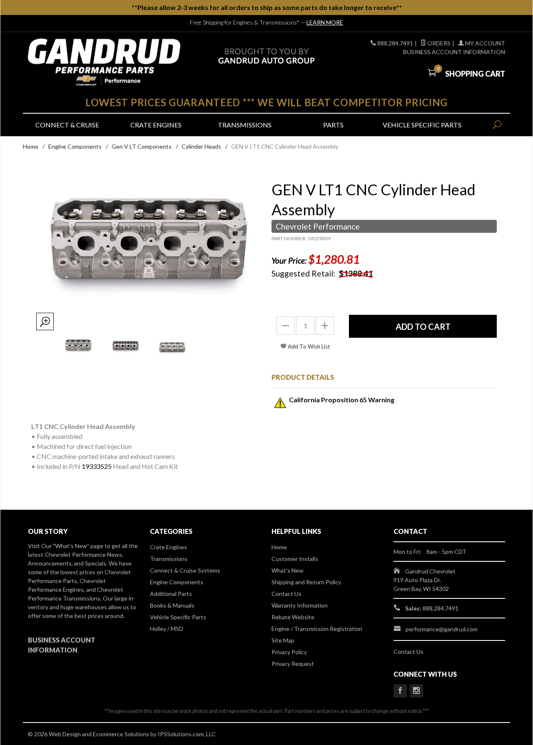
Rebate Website (292, 616)
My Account (484, 43)
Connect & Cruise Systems (185, 570)
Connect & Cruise (67, 125)
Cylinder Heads (201, 146)
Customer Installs (294, 558)
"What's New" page (78, 545)
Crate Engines (156, 125)
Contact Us (286, 593)
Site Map (282, 640)
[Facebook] (400, 691)
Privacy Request (292, 663)
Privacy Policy (289, 651)
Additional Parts (171, 593)
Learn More (324, 22)
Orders (438, 43)
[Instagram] (416, 691)
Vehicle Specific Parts (422, 125)
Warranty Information (299, 605)
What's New (287, 570)
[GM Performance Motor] (104, 62)
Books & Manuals (172, 605)
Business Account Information (454, 51)
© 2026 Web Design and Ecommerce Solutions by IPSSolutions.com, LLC (122, 734)
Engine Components (75, 146)
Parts (333, 125)
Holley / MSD (166, 628)
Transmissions (244, 125)
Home (30, 146)
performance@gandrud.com (442, 629)
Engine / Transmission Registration (316, 628)
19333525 (97, 466)
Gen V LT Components (142, 146)
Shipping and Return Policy (306, 582)
